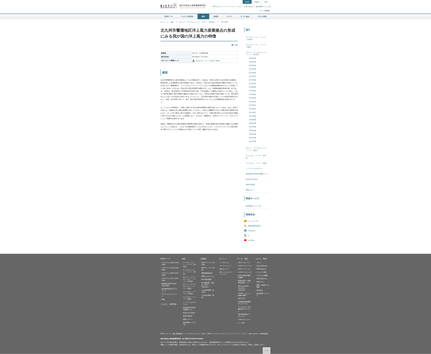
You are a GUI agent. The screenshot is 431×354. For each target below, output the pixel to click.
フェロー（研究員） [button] (187, 16)
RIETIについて (218, 6)
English (256, 2)
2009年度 (252, 120)
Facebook (251, 231)
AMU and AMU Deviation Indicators (243, 288)
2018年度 (252, 87)
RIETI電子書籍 (206, 279)
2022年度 (252, 73)
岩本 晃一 (195, 53)
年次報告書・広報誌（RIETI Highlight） (207, 285)
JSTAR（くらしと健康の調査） (244, 294)
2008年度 (252, 123)
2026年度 (252, 58)
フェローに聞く (261, 272)
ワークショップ (225, 266)
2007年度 (252, 127)
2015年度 (252, 98)
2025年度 (252, 62)
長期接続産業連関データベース (244, 303)
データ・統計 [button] (245, 16)
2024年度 (252, 65)
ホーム (163, 22)
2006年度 (252, 130)
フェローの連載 (261, 275)
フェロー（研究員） (169, 304)
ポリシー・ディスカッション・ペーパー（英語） (189, 286)
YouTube (251, 240)
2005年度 (252, 134)
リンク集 (241, 323)
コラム (258, 262)
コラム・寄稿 (261, 259)
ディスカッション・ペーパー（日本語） (189, 264)
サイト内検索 (264, 11)
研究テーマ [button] (169, 16)
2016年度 (252, 94)
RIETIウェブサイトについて (217, 334)
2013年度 (252, 105)
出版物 (203, 259)
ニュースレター (253, 221)
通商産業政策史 (206, 273)
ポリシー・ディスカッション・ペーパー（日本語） (197, 22)
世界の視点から (261, 278)
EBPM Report (261, 269)
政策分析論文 (250, 184)
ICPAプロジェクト (244, 319)
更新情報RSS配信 (254, 226)
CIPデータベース (244, 269)
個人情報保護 (177, 334)
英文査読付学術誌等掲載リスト (257, 174)
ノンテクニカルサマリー (254, 168)
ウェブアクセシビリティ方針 (195, 334)
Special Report (261, 266)
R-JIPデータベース (245, 266)
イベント (222, 259)
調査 (163, 299)
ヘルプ (239, 6)
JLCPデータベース (244, 272)
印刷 (236, 45)
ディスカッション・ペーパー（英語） (189, 272)
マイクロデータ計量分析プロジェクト (244, 309)
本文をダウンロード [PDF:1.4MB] (208, 61)
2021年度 (252, 76)
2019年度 (252, 83)
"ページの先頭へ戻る (266, 350)
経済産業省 (264, 334)
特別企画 (259, 290)
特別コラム (260, 282)
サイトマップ (229, 6)
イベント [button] (229, 16)
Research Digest (252, 179)
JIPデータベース (244, 262)
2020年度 (252, 80)
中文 (266, 2)
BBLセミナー (224, 269)
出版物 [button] (215, 16)
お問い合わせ (248, 6)
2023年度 (252, 69)
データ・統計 (242, 259)
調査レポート (250, 190)
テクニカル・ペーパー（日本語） (189, 293)
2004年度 (252, 138)
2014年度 (252, 101)
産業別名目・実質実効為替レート (244, 282)
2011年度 (252, 112)
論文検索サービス (262, 6)
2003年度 (252, 141)
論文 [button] (203, 16)
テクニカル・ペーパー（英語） (257, 163)
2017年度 (224, 22)
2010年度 (252, 116)
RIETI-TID (241, 298)
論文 (172, 22)
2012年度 (252, 109)
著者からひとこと (207, 276)
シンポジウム (224, 262)
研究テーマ (165, 259)
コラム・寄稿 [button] (262, 16)
